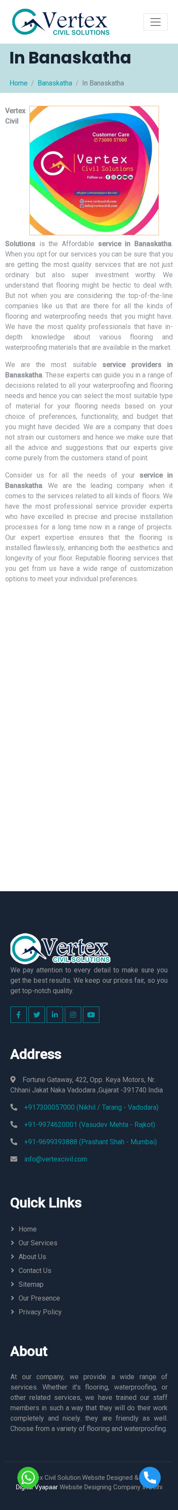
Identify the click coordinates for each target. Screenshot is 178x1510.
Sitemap (31, 1284)
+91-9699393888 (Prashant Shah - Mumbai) (90, 1142)
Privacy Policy (40, 1312)
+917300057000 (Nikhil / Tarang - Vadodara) (91, 1107)
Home (19, 83)
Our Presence (39, 1298)
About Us (32, 1257)
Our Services (38, 1243)
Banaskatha (55, 83)
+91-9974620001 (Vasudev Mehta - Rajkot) (89, 1125)
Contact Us (35, 1270)
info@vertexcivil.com (55, 1159)
